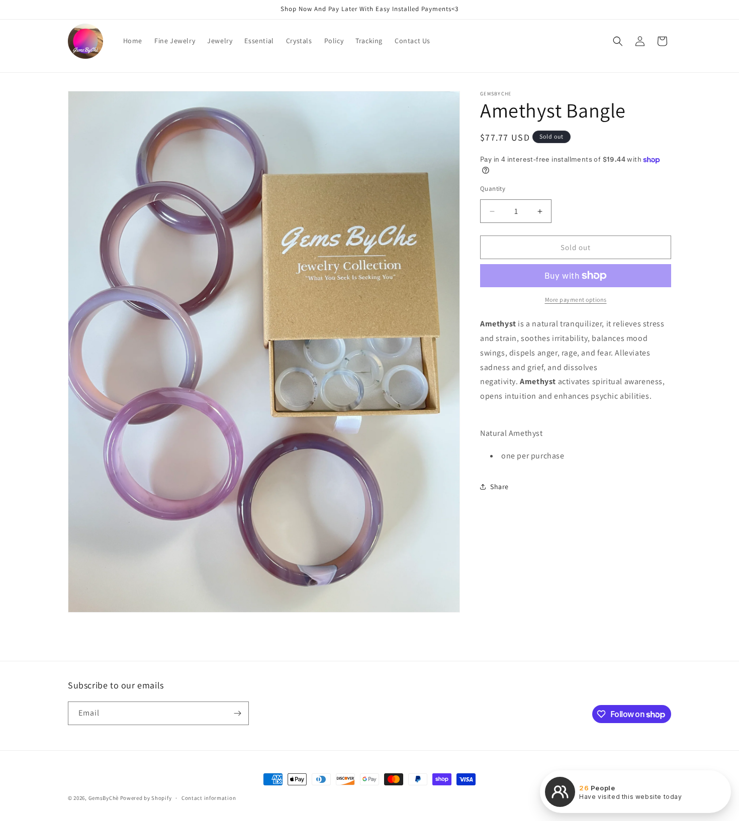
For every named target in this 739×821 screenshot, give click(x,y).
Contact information (208, 797)
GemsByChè (103, 797)
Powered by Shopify (146, 797)
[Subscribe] (237, 713)
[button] (618, 41)
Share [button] (499, 486)
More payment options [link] (576, 299)
